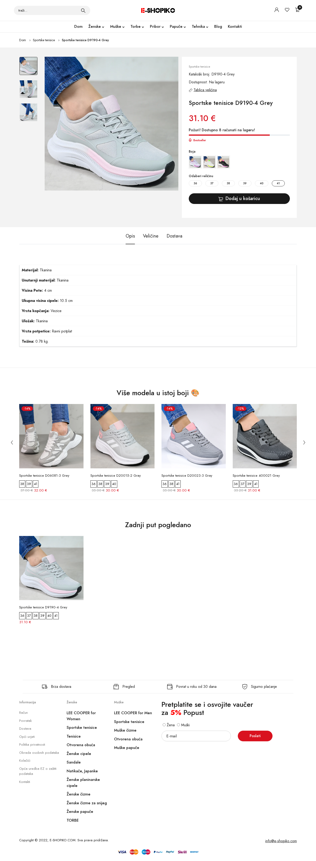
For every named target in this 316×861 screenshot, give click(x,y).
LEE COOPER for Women (81, 716)
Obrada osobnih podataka (39, 752)
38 (228, 183)
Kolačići (24, 760)
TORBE (73, 820)
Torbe (135, 26)
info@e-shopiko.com (281, 841)
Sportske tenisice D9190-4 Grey (85, 40)
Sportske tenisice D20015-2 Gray (115, 475)
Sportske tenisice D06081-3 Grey (44, 475)
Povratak (25, 720)
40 (261, 183)
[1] (83, 10)
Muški (185, 725)
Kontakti (235, 26)
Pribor (155, 26)
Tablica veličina (205, 90)
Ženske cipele (79, 753)
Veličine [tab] (150, 236)
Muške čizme (125, 730)
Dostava (25, 728)
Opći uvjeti (27, 736)
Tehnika (198, 26)
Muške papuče (126, 747)
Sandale (74, 762)
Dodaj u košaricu (242, 198)
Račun (23, 712)
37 (212, 183)
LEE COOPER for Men (133, 713)
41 (278, 183)
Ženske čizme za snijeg (87, 803)
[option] (28, 68)
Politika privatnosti (32, 744)
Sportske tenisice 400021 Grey (256, 475)
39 (245, 183)
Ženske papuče (80, 811)
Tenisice (74, 736)
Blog (218, 26)
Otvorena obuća (81, 745)
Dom (78, 26)
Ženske (94, 26)
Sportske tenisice (44, 40)
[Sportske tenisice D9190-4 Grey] (111, 124)
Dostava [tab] (174, 236)
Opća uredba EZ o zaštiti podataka (37, 771)
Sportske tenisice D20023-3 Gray (186, 475)
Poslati (255, 736)
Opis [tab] (130, 236)
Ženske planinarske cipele (83, 782)
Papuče (176, 26)
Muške (115, 26)
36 (195, 183)
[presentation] (12, 442)
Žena (170, 725)
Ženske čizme (78, 794)
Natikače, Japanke (82, 771)
